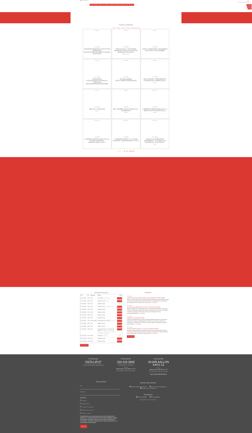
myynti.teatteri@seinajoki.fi (158, 374)
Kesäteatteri (126, 4)
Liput (98, 4)
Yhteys (131, 4)
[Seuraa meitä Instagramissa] (158, 386)
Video (123, 27)
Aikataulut (103, 4)
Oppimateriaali (136, 27)
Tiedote (114, 27)
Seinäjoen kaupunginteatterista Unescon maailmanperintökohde (147, 310)
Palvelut (114, 4)
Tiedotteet (249, 6)
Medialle (249, 8)
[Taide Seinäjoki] (141, 397)
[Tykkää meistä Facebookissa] (138, 386)
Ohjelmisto (92, 4)
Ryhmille (109, 4)
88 (124, 151)
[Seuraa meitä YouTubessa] (148, 388)
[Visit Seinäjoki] (155, 397)
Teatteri (119, 4)
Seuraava (131, 151)
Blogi (118, 27)
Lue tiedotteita (131, 336)
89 (127, 151)
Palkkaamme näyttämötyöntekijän (147, 321)
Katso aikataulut (84, 345)
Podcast (128, 27)
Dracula (154, 82)
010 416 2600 (126, 361)
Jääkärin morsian (126, 54)
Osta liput (119, 298)
